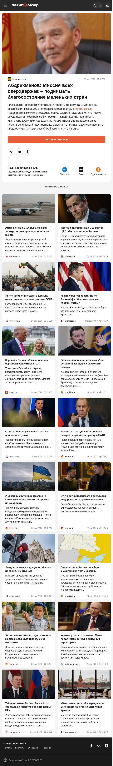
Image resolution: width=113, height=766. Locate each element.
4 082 (49, 256)
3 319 (105, 321)
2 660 (49, 528)
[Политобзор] (25, 5)
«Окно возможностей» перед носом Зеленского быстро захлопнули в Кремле (82, 707)
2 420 (105, 664)
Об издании (33, 748)
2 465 (105, 596)
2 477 (49, 596)
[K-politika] (62, 256)
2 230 (105, 732)
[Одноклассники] (91, 746)
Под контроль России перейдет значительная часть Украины (80, 569)
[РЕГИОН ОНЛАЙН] (62, 456)
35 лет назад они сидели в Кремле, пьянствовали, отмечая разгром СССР (28, 297)
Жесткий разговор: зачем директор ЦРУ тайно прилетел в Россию (82, 229)
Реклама (8, 748)
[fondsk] (6, 392)
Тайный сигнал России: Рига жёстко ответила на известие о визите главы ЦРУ (28, 707)
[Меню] (5, 5)
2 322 (49, 732)
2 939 (49, 456)
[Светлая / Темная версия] (97, 5)
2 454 (49, 664)
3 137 (49, 392)
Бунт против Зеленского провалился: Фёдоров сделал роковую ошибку (84, 498)
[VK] (99, 746)
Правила (47, 748)
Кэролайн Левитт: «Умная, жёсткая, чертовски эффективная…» (27, 362)
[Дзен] (106, 746)
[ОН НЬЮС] (6, 256)
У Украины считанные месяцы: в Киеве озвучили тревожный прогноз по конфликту (27, 499)
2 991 (105, 392)
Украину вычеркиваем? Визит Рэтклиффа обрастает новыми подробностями (80, 299)
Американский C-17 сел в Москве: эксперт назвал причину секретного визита (27, 231)
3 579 (105, 256)
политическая (83, 108)
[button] (11, 151)
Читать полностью (56, 139)
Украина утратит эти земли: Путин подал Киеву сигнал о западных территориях (81, 639)
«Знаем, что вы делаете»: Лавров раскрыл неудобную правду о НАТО (83, 433)
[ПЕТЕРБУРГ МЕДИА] (62, 664)
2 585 (105, 528)
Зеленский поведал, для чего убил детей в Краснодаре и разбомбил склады (82, 364)
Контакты (19, 748)
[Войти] (108, 5)
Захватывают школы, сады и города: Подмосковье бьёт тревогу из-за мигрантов (28, 639)
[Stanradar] (9, 79)
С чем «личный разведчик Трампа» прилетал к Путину (27, 433)
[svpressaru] (6, 320)
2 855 (105, 456)
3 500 (49, 321)
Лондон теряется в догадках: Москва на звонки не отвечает (28, 569)
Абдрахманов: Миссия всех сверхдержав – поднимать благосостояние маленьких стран (47, 91)
